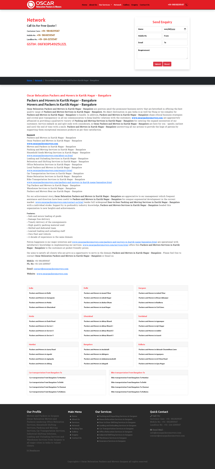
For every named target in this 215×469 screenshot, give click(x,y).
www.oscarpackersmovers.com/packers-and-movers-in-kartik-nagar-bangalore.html (69, 182)
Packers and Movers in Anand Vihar (97, 293)
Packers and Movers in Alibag (40, 363)
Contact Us (145, 4)
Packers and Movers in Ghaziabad (42, 307)
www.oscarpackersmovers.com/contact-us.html (59, 202)
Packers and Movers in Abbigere (96, 354)
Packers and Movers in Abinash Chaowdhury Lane (158, 349)
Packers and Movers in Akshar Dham (98, 302)
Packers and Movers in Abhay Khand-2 (98, 331)
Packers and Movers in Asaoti (150, 335)
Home (84, 4)
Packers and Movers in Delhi (40, 293)
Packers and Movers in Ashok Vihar (152, 293)
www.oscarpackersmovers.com (52, 273)
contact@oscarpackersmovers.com (51, 269)
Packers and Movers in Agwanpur (151, 321)
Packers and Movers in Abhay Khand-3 (98, 335)
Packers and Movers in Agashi (40, 354)
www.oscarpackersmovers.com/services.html (105, 245)
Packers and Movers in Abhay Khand (98, 321)
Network (117, 4)
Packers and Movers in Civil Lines (151, 307)
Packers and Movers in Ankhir (150, 331)
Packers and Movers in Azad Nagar (97, 307)
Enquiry (135, 4)
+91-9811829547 (176, 4)
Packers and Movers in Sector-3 (41, 335)
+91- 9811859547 (46, 35)
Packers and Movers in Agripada (41, 359)
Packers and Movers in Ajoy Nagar (152, 363)
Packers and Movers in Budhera (151, 302)
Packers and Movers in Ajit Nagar (151, 326)
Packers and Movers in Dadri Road (42, 321)
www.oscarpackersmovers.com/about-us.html (50, 155)
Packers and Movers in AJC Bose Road (153, 359)
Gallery (126, 4)
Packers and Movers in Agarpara (151, 354)
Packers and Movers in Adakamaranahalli (100, 359)
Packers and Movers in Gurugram (42, 298)
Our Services (104, 4)
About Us (93, 4)
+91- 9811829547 (50, 31)
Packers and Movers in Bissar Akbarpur (153, 298)
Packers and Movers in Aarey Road (42, 349)
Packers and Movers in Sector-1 (41, 326)
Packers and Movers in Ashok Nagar (97, 298)
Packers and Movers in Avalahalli (96, 349)
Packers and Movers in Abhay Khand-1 (98, 326)
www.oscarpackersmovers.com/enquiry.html (49, 170)
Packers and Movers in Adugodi (96, 363)
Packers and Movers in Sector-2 (41, 331)
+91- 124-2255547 (47, 39)
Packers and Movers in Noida (40, 302)
